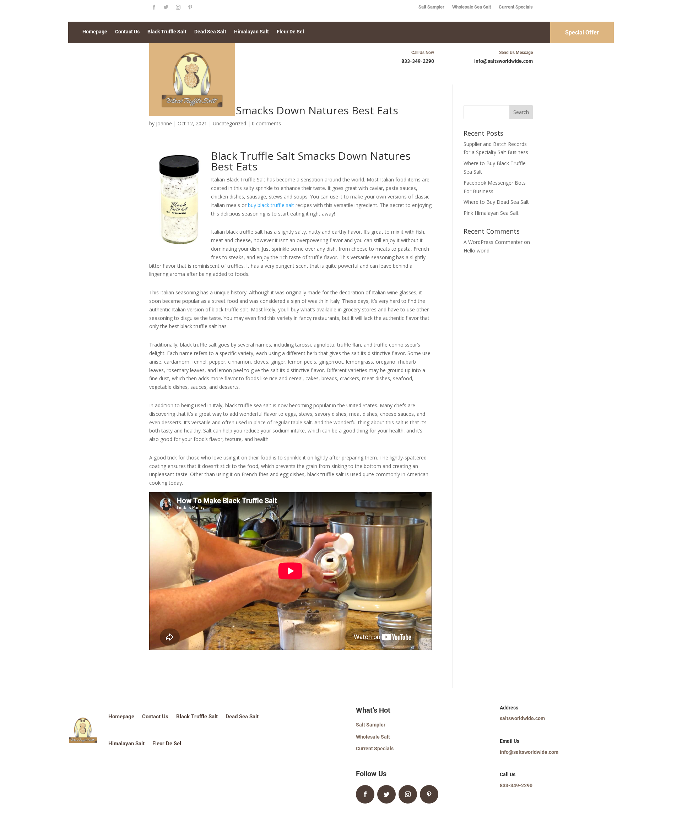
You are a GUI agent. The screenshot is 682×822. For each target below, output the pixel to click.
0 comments (266, 123)
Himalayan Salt (251, 31)
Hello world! (477, 250)
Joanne (164, 123)
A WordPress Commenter (493, 242)
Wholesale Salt (373, 737)
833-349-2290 (417, 61)
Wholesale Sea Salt (471, 7)
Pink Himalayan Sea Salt (491, 212)
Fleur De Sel (290, 31)
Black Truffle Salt (166, 31)
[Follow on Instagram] (178, 7)
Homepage (94, 31)
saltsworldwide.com (522, 718)
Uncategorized (229, 123)
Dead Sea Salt (210, 31)
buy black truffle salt (271, 205)
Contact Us (127, 31)
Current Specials (516, 7)
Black (225, 155)
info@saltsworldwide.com (529, 752)
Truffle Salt (267, 155)
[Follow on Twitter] (165, 7)
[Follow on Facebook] (153, 7)
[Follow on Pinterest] (190, 7)
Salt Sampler (431, 7)
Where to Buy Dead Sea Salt (496, 201)
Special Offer (582, 32)
